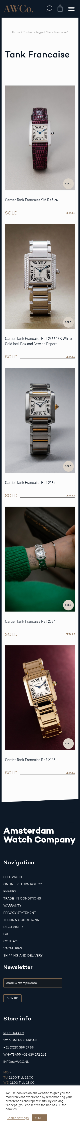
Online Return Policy (22, 884)
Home (16, 32)
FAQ (6, 934)
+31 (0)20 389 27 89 (18, 1047)
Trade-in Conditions (22, 898)
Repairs (9, 891)
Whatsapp (12, 1055)
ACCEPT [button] (40, 1117)
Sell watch (13, 877)
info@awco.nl (16, 1062)
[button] (49, 9)
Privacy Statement (19, 913)
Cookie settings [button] (18, 1118)
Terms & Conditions (21, 920)
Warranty (12, 906)
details (70, 212)
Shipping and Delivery (22, 955)
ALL (58, 1105)
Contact (11, 941)
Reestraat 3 (13, 1033)
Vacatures (12, 948)
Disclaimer (13, 927)
